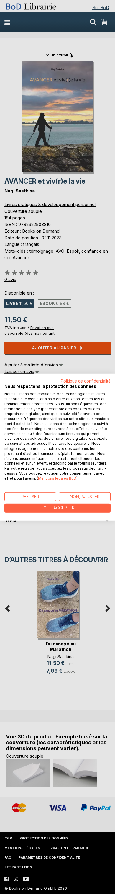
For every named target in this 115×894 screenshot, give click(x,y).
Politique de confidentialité (86, 380)
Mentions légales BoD (57, 478)
